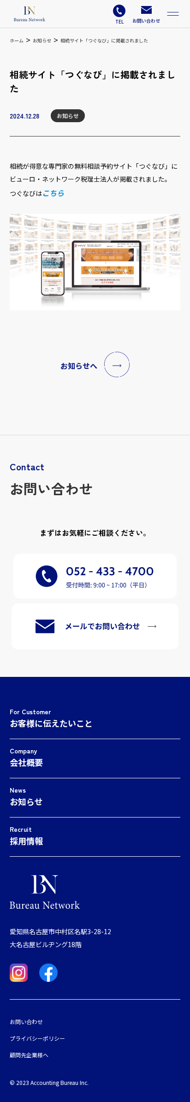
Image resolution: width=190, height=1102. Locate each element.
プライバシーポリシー (37, 1038)
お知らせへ (78, 365)
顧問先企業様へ (29, 1055)
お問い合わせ (26, 1021)
